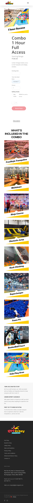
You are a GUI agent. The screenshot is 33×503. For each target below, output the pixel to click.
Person (13, 85)
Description (16, 121)
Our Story (6, 440)
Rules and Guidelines (9, 448)
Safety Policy (7, 445)
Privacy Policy (7, 450)
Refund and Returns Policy (10, 456)
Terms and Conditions (9, 453)
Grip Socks (14, 95)
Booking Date (15, 71)
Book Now (19, 108)
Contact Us (7, 458)
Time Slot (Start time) (15, 78)
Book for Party (8, 443)
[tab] (16, 120)
